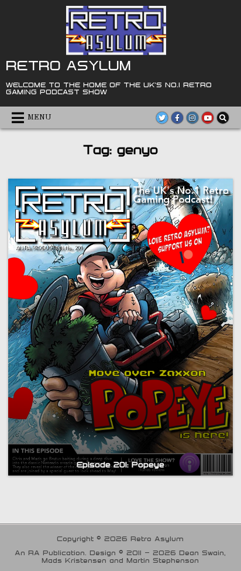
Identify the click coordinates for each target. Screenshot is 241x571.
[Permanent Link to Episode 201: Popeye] (120, 327)
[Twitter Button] (162, 118)
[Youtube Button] (208, 118)
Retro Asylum (68, 65)
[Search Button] (223, 118)
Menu (39, 117)
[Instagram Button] (192, 118)
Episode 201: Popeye (120, 464)
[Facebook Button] (177, 118)
